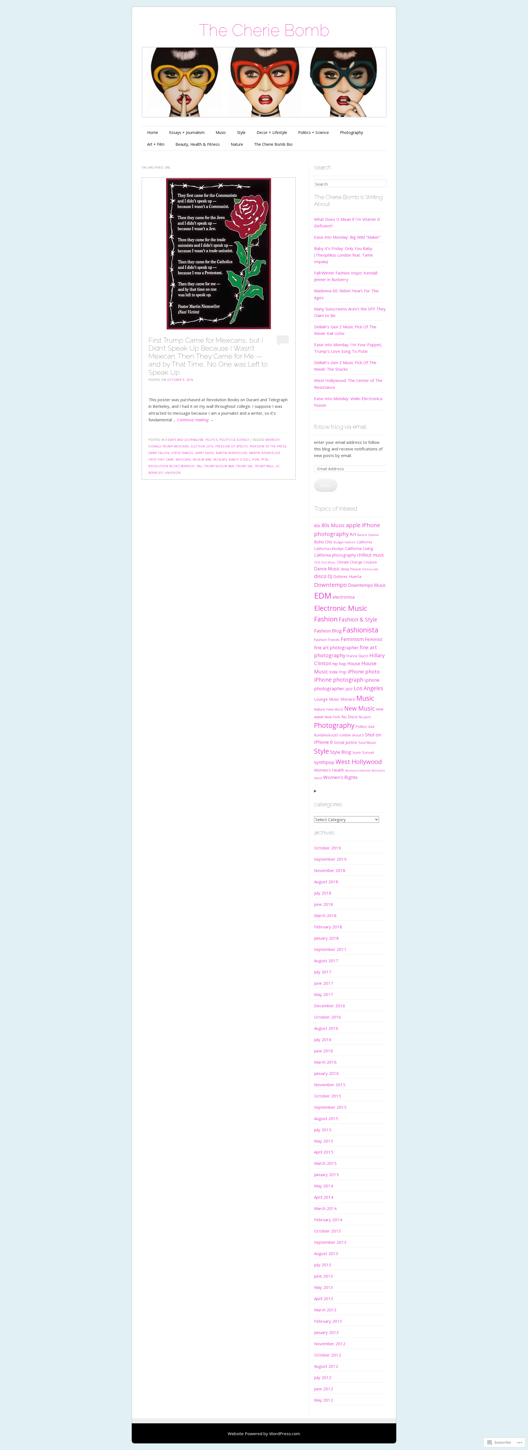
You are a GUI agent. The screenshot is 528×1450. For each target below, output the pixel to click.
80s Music (333, 525)
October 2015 (327, 1096)
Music (221, 132)
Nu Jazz (365, 716)
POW (255, 459)
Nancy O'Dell (239, 459)
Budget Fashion (345, 542)
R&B (371, 727)
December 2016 (329, 1005)
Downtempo (330, 584)
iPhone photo (364, 671)
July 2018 (322, 893)
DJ (330, 576)
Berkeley (273, 440)
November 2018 (329, 870)
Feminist (373, 639)
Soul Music (367, 742)
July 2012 (322, 1377)
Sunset (368, 752)
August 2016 (326, 1028)
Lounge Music (326, 699)
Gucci (363, 655)
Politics (361, 726)
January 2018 (326, 938)
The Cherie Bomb (264, 30)
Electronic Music (340, 608)
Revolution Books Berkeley (171, 466)
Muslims (220, 459)
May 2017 (323, 994)
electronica (343, 597)
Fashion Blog (328, 631)
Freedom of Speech (231, 446)
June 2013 (323, 1276)
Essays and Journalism (185, 440)
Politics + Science (313, 132)
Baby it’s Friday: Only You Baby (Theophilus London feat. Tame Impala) (343, 255)
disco (320, 576)
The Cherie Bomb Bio (273, 144)
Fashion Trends (327, 639)
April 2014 (323, 1197)
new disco (334, 709)
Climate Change (349, 562)
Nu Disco (349, 716)
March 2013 (325, 1310)
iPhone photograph (338, 679)
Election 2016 (202, 446)
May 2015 (323, 1141)
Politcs (211, 440)
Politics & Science (234, 440)
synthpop (324, 762)
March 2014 (325, 1208)
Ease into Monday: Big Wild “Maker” (347, 237)
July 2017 (322, 972)
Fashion (326, 619)
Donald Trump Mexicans (168, 446)
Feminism (352, 639)
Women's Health (329, 770)
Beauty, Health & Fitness (197, 144)
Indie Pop (337, 672)
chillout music (370, 555)
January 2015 (326, 1174)
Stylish (356, 753)
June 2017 (323, 983)
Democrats (370, 569)
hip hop (339, 663)
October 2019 (327, 848)
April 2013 (323, 1298)
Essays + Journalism (187, 132)
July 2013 (322, 1264)
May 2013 (323, 1287)
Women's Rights (340, 777)
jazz (349, 688)
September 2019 (330, 859)
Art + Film (155, 144)
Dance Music (327, 569)
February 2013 (328, 1321)
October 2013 (327, 1231)
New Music (359, 708)
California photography (335, 555)
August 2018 (326, 881)
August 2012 (326, 1366)
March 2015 (325, 1163)
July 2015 (322, 1129)
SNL (199, 466)
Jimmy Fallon (158, 453)
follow (325, 485)
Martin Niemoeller (231, 453)
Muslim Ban (202, 459)
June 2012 (323, 1388)
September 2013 (330, 1242)
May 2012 (323, 1400)
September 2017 (330, 949)
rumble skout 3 (351, 735)
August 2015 (326, 1118)
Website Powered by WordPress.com (264, 1433)
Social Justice (345, 742)
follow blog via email (340, 426)
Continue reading (195, 419)
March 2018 (325, 915)
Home (152, 132)
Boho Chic (323, 541)
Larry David (204, 453)
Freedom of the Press (268, 446)
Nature (237, 144)
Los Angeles (368, 688)
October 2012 (327, 1355)
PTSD (265, 459)
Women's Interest (357, 770)
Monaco (347, 699)
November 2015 (329, 1084)
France (352, 655)
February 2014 (328, 1219)
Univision (172, 473)
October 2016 (327, 1017)
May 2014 (323, 1185)
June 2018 (323, 904)
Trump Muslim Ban (219, 466)
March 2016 (325, 1062)
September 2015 (330, 1107)
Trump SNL (244, 466)
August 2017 (326, 960)
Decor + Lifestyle (272, 132)
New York (332, 716)
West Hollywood (359, 761)
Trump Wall (264, 466)
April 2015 (323, 1152)
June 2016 (323, 1050)
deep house (351, 568)
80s (317, 525)
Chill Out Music (325, 562)
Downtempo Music (367, 585)
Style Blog (340, 752)
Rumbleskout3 (326, 735)
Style (241, 132)
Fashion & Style (358, 619)
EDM (322, 595)
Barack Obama (368, 535)
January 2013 (326, 1332)
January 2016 (326, 1073)
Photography (351, 132)
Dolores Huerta (347, 576)
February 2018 (328, 926)
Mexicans (183, 459)
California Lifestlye (329, 548)
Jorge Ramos (182, 453)
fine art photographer (336, 648)
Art (353, 534)
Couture (370, 562)
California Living (359, 548)
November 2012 (329, 1343)
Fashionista (360, 629)
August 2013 (326, 1253)
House (353, 664)
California (364, 542)
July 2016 (322, 1039)
